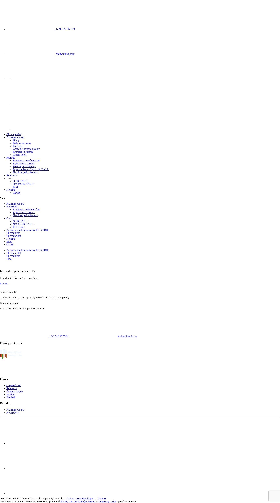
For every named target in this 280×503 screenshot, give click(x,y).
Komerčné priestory (23, 151)
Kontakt (10, 189)
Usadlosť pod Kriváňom (25, 172)
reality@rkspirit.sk (65, 54)
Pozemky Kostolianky (24, 166)
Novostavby (12, 206)
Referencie (12, 175)
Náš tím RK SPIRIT (23, 184)
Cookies (102, 498)
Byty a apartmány (22, 143)
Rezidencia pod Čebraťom (26, 160)
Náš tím (10, 394)
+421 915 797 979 (65, 29)
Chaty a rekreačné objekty (26, 149)
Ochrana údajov (14, 391)
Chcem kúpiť (20, 154)
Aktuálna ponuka (15, 137)
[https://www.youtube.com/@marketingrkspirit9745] (37, 128)
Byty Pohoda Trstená (24, 163)
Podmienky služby (107, 501)
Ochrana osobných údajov (80, 498)
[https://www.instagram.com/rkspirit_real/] (37, 103)
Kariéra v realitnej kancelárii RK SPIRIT (27, 230)
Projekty (10, 157)
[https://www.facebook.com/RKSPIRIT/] (37, 78)
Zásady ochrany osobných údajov (78, 501)
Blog (15, 186)
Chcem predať (13, 134)
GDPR (16, 192)
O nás (9, 218)
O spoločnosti (13, 385)
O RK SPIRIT (20, 181)
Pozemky (18, 146)
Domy (16, 140)
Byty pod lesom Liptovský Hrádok (31, 169)
